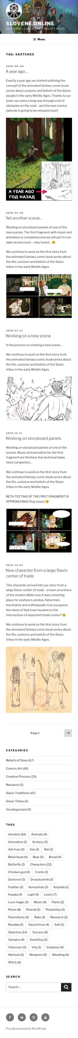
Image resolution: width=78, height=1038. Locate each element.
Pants (58, 902)
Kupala (15, 894)
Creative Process (18, 776)
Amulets (17, 834)
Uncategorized (16, 809)
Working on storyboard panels (33, 438)
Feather (15, 887)
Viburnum (17, 947)
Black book (18, 857)
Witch (14, 962)
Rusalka (15, 924)
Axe (34, 849)
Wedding (60, 955)
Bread (55, 857)
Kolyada (61, 887)
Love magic (18, 902)
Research (12, 785)
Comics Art (14, 768)
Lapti (33, 894)
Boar (38, 857)
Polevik (33, 909)
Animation (17, 842)
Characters (41, 864)
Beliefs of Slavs (17, 760)
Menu (41, 39)
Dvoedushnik (41, 879)
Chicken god (19, 872)
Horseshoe (38, 887)
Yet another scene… (24, 218)
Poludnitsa (55, 909)
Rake (39, 917)
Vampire (16, 940)
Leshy (50, 894)
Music (40, 902)
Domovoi (16, 879)
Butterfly (16, 864)
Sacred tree (38, 924)
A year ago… (17, 71)
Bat (48, 849)
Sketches (17, 932)
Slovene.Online (30, 23)
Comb (41, 872)
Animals (39, 834)
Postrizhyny (18, 917)
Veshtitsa (38, 940)
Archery (40, 842)
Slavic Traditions (17, 793)
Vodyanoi (55, 947)
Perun (14, 909)
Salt (59, 924)
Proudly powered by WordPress (26, 1028)
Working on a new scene (28, 335)
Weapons (38, 955)
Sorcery (40, 932)
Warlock (16, 955)
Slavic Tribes (15, 801)
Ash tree (16, 849)
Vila (36, 947)
